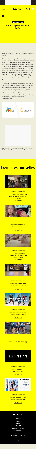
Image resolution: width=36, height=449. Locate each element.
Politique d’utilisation (18, 435)
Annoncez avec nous (18, 428)
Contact (18, 425)
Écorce (4, 55)
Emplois (18, 423)
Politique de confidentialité (18, 433)
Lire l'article (18, 201)
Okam (3, 79)
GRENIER (18, 439)
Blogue (18, 421)
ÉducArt (15, 64)
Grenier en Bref (18, 430)
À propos (18, 418)
